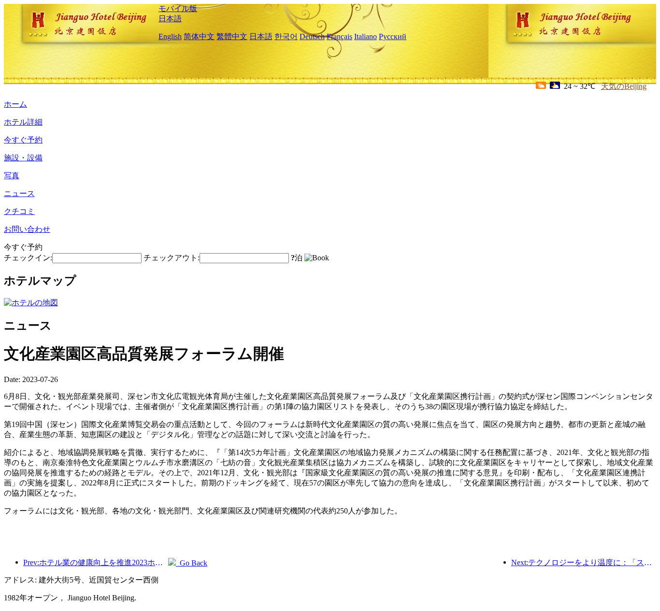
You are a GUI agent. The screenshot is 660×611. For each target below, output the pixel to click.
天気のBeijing (623, 86)
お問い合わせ (27, 229)
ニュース (19, 193)
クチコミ (19, 211)
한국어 (286, 36)
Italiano (365, 36)
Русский (392, 36)
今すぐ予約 (23, 140)
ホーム (15, 104)
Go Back (191, 563)
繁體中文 (231, 36)
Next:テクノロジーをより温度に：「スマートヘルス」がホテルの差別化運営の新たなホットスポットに (583, 562)
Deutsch (312, 36)
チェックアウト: (171, 258)
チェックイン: (28, 258)
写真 (11, 175)
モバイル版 (177, 8)
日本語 (170, 18)
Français (339, 36)
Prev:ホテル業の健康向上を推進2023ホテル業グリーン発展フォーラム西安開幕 (95, 562)
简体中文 (199, 36)
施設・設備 (23, 158)
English (170, 36)
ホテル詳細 (23, 122)
